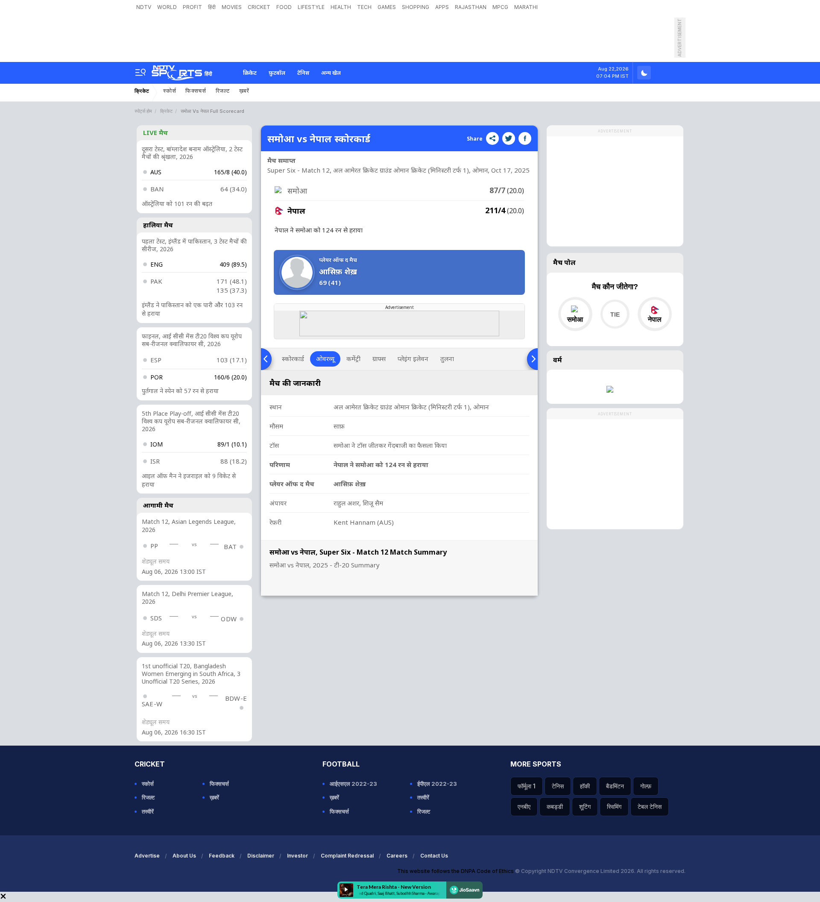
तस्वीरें (148, 811)
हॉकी (585, 786)
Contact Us (434, 855)
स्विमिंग (614, 806)
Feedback (221, 855)
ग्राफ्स (379, 358)
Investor (297, 855)
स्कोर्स (169, 91)
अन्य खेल (331, 72)
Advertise (147, 855)
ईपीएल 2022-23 (437, 783)
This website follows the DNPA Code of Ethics (456, 871)
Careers (397, 855)
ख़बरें (244, 91)
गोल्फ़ (645, 786)
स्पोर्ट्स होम (143, 111)
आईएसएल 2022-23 (353, 783)
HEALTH (341, 7)
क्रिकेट (250, 72)
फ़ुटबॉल (277, 72)
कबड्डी (555, 806)
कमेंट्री (353, 358)
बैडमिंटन (615, 786)
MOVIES (232, 7)
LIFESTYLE (311, 7)
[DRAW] (615, 314)
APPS (442, 7)
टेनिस (303, 72)
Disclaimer (260, 855)
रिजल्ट (223, 91)
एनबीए (524, 806)
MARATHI (526, 7)
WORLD (167, 7)
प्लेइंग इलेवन (413, 358)
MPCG (500, 7)
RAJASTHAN (470, 7)
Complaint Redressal (347, 855)
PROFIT (192, 7)
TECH (364, 7)
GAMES (387, 7)
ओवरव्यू (325, 358)
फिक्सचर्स (195, 91)
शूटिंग (585, 806)
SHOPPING (415, 7)
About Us (184, 855)
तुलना (447, 358)
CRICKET (259, 7)
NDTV (143, 7)
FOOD (284, 7)
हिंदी (212, 7)
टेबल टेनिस (650, 806)
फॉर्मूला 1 (527, 786)
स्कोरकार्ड (293, 358)
